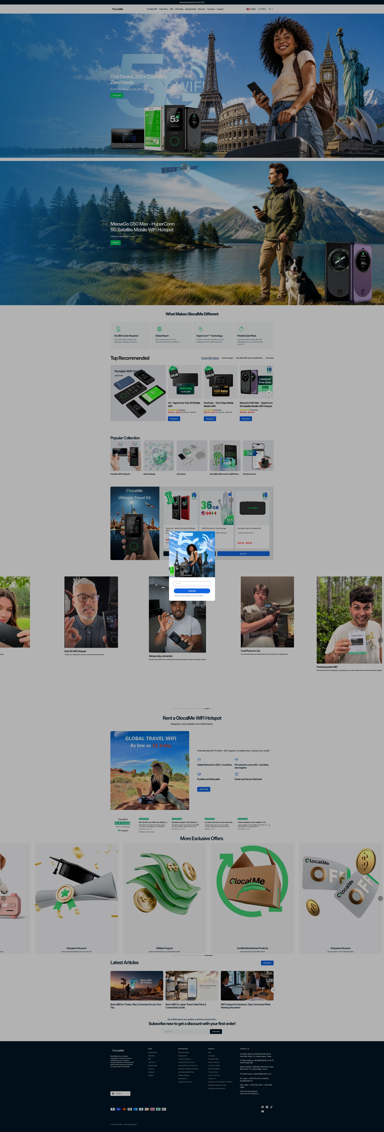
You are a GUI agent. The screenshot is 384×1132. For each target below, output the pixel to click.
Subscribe (192, 591)
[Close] (211, 535)
